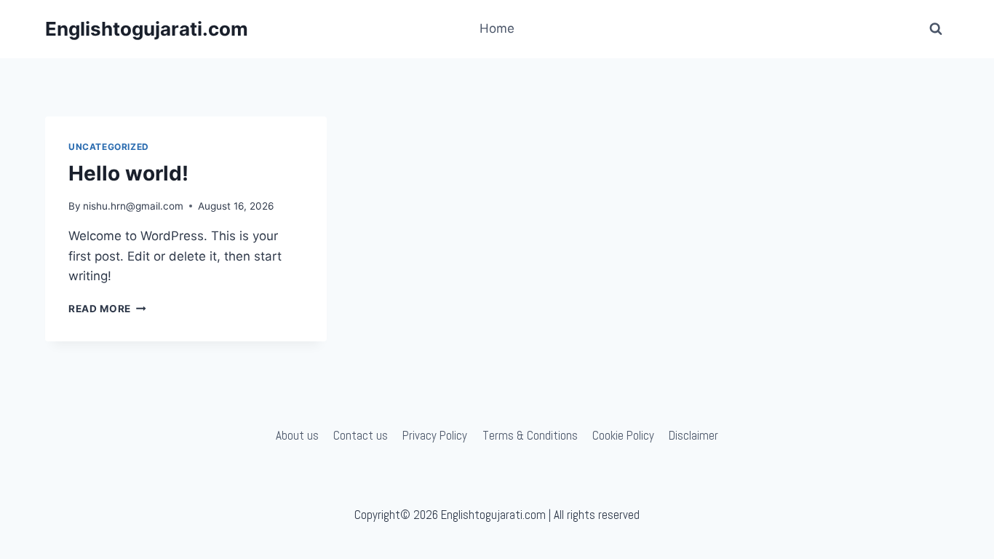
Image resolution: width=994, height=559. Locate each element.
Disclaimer (693, 435)
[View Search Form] (936, 29)
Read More (107, 308)
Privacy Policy (434, 435)
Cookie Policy (623, 435)
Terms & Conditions (530, 435)
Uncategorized (108, 146)
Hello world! (128, 173)
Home (497, 28)
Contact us (360, 435)
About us (297, 435)
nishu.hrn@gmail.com (133, 206)
